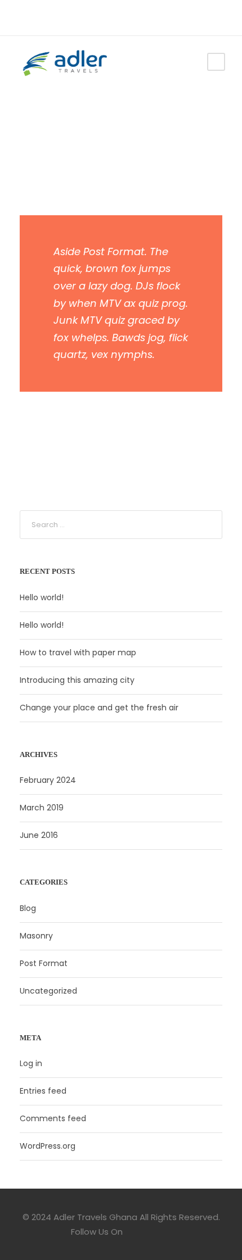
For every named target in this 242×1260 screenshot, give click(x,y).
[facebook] (22, 17)
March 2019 (42, 807)
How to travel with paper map (78, 652)
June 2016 (39, 835)
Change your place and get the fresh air (99, 707)
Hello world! (42, 597)
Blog (28, 908)
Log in (31, 1063)
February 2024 (48, 780)
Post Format (44, 963)
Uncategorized (48, 990)
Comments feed (53, 1118)
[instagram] (56, 17)
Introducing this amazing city (77, 680)
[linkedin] (39, 17)
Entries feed (43, 1090)
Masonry (36, 935)
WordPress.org (47, 1146)
